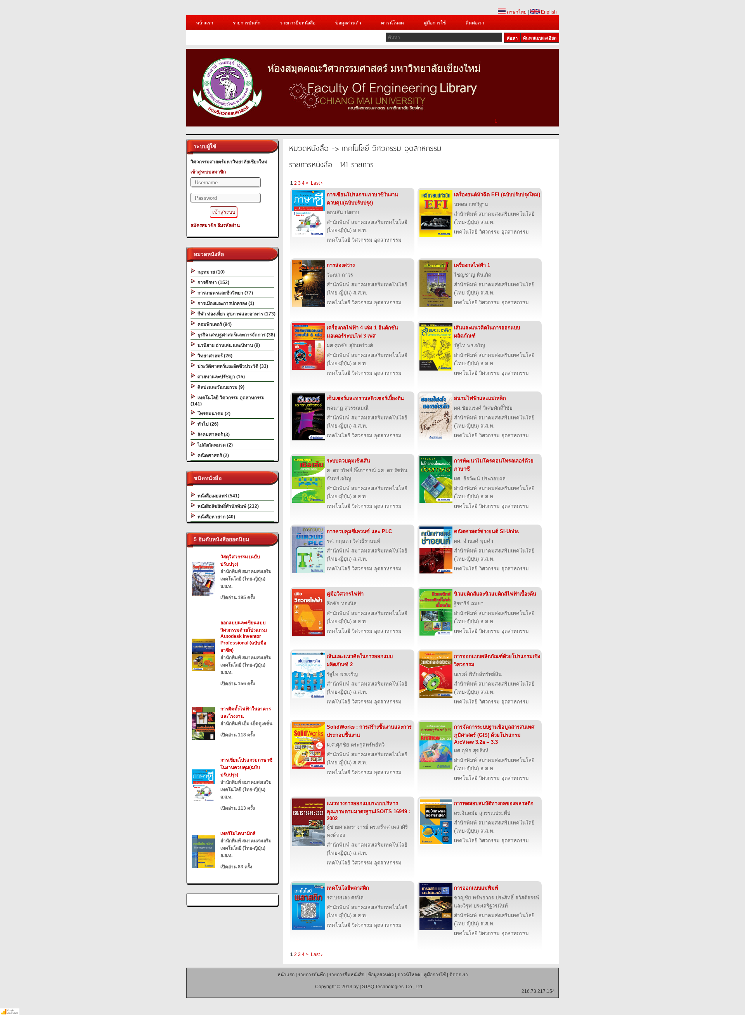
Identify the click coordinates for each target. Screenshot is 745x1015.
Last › (316, 183)
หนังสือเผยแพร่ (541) (217, 496)
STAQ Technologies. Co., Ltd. (392, 986)
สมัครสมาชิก (203, 225)
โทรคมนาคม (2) (212, 413)
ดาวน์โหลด (392, 23)
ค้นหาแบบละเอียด (540, 38)
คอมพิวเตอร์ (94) (213, 324)
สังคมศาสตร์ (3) (212, 434)
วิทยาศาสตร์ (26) (213, 356)
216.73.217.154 (538, 991)
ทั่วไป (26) (206, 424)
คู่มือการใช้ (435, 23)
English (548, 12)
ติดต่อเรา (475, 23)
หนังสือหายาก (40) (215, 517)
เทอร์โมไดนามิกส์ (237, 833)
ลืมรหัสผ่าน (228, 225)
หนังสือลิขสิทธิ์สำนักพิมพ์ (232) (227, 506)
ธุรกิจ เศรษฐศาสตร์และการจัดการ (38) (235, 335)
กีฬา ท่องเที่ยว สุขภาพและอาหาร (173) (235, 314)
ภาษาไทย (516, 12)
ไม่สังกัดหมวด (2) (214, 445)
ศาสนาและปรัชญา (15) (220, 376)
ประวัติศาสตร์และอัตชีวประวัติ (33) (231, 366)
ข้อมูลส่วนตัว (348, 23)
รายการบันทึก (246, 23)
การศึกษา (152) (212, 282)
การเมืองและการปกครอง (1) (224, 303)
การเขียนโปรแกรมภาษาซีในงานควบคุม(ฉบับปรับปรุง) (246, 767)
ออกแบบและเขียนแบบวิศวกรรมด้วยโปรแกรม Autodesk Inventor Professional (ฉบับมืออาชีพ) (243, 636)
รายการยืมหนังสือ (297, 23)
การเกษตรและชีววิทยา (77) (224, 293)
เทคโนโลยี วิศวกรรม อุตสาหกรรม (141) (228, 401)
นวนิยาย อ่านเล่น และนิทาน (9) (227, 345)
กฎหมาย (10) (210, 272)
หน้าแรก (204, 23)
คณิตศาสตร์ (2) (212, 455)
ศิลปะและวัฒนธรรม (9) (219, 387)
